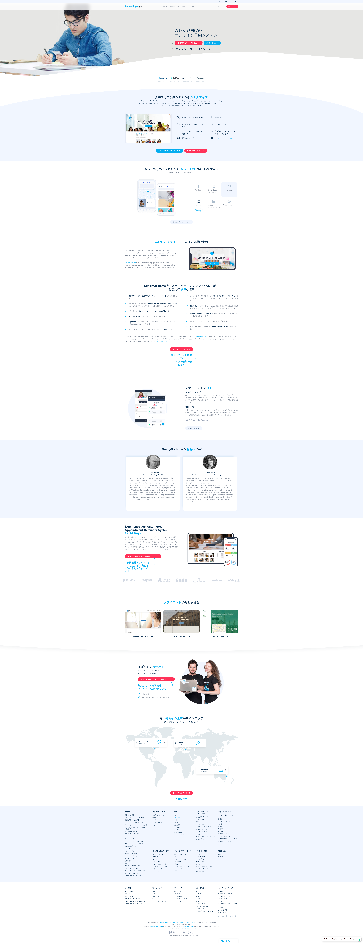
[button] (165, 6)
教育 (175, 812)
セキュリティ (222, 907)
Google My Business (131, 853)
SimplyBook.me (130, 263)
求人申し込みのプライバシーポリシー (228, 904)
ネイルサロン (156, 825)
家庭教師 (177, 827)
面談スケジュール (201, 829)
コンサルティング (157, 859)
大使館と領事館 (201, 819)
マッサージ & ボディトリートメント (227, 815)
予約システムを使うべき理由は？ (135, 843)
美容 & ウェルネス (158, 812)
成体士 (220, 824)
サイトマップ (178, 901)
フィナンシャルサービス (203, 827)
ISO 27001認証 (222, 910)
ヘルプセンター (179, 891)
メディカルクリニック (224, 821)
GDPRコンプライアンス (225, 894)
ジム (175, 856)
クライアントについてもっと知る (135, 822)
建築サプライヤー (201, 839)
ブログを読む (199, 194)
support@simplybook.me (156, 926)
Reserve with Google (131, 856)
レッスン (177, 830)
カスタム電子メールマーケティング (135, 868)
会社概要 (199, 894)
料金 (178, 6)
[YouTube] (232, 916)
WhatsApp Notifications (132, 866)
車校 (219, 854)
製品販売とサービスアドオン (133, 820)
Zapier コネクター (130, 851)
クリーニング (156, 871)
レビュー (199, 891)
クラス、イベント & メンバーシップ (135, 817)
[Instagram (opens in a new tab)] (236, 916)
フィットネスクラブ (180, 859)
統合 (126, 863)
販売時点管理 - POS (131, 846)
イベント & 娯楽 (201, 851)
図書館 (176, 822)
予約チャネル (129, 896)
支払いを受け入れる (131, 831)
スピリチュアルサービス (159, 864)
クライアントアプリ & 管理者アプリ (135, 871)
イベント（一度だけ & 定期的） (205, 866)
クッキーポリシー (223, 901)
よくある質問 (178, 896)
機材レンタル (200, 861)
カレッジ (177, 817)
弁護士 (198, 834)
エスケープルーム (201, 856)
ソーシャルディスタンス (225, 836)
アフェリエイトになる (202, 908)
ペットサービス (157, 861)
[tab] (198, 190)
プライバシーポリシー (224, 896)
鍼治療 (220, 826)
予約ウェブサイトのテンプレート (135, 899)
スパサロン (155, 820)
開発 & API (155, 899)
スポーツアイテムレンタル (182, 866)
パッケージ (128, 848)
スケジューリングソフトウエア (134, 841)
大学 (175, 815)
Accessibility (222, 912)
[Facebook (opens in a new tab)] (220, 916)
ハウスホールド (157, 869)
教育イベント (178, 832)
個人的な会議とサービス (160, 851)
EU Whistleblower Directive (189, 928)
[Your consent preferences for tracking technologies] (359, 939)
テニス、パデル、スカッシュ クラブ (183, 869)
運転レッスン (222, 851)
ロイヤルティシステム (131, 873)
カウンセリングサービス (159, 854)
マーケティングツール (131, 839)
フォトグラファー (201, 859)
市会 (197, 822)
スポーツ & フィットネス (182, 851)
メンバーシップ (129, 858)
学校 (175, 820)
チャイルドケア (179, 835)
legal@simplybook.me (188, 926)
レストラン (199, 864)
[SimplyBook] (133, 7)
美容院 (154, 817)
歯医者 (220, 819)
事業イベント (200, 871)
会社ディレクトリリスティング (161, 901)
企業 (153, 894)
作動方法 (177, 894)
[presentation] (216, 748)
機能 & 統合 (128, 894)
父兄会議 (177, 825)
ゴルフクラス (178, 864)
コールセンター (201, 824)
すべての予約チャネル (180, 222)
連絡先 (198, 899)
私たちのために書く (202, 906)
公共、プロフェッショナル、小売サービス (206, 813)
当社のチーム (200, 896)
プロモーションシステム (132, 834)
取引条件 (220, 891)
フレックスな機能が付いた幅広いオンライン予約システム (137, 828)
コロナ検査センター (224, 834)
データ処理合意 (222, 899)
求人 (197, 901)
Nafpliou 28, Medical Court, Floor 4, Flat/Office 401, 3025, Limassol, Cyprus (179, 922)
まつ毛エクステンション (159, 815)
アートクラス (200, 854)
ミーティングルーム (202, 869)
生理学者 (220, 829)
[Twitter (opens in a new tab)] (224, 916)
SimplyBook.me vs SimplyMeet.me (135, 901)
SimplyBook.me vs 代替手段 (133, 903)
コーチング (155, 856)
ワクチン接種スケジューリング (227, 839)
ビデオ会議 (128, 861)
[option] (156, 197)
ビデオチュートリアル (223, 138)
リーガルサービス (201, 832)
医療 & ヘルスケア (224, 812)
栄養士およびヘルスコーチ (226, 841)
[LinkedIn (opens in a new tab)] (228, 916)
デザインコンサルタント (159, 866)
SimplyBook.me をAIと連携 (133, 875)
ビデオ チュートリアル (181, 899)
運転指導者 (221, 856)
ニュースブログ (201, 903)
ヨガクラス (177, 861)
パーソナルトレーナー (181, 854)
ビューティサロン (157, 822)
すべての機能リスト (131, 891)
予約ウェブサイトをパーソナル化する (136, 825)
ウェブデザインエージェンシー (205, 836)
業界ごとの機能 (129, 815)
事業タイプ (155, 896)
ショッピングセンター (202, 817)
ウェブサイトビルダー (131, 836)
